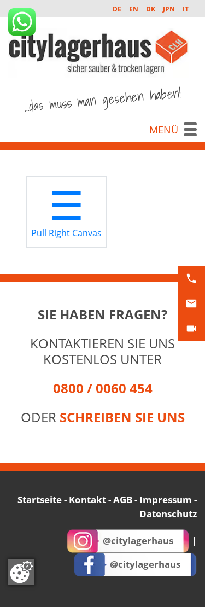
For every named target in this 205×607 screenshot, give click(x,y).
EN (133, 9)
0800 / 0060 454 (103, 388)
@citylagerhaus (138, 540)
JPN (169, 9)
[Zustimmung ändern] (21, 572)
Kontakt (87, 499)
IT (186, 9)
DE (117, 9)
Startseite (39, 499)
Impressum (165, 499)
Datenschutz (168, 513)
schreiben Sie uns (122, 417)
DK (150, 9)
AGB (122, 499)
